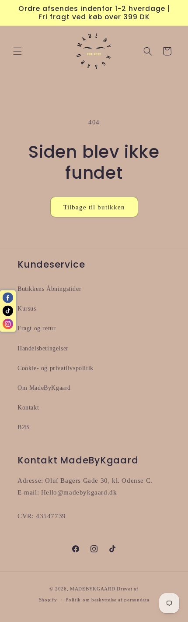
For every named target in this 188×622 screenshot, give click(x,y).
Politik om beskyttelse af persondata (107, 599)
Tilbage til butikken (94, 207)
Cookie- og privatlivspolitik (55, 368)
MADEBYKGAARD (92, 588)
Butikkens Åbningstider (49, 289)
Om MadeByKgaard (44, 388)
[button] (17, 51)
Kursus (26, 308)
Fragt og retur (36, 328)
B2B (23, 427)
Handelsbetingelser (43, 348)
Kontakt (28, 407)
